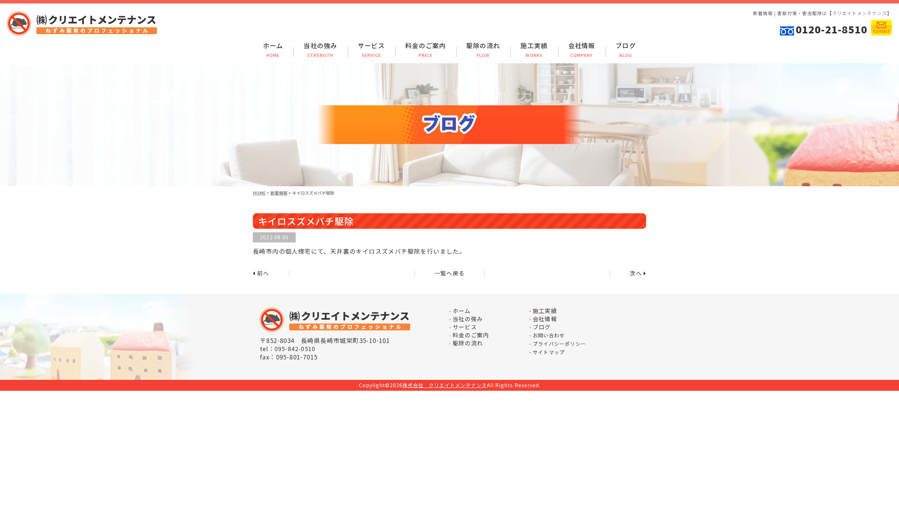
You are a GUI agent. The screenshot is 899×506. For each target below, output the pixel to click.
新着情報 (278, 193)
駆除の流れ (483, 50)
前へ (263, 273)
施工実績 (533, 50)
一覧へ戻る (449, 273)
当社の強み (320, 50)
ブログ (626, 50)
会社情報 (581, 50)
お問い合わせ (549, 335)
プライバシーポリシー (559, 344)
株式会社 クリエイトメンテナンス (444, 385)
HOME (259, 193)
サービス (371, 50)
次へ (636, 273)
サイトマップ (549, 352)
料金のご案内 (425, 50)
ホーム (273, 50)
